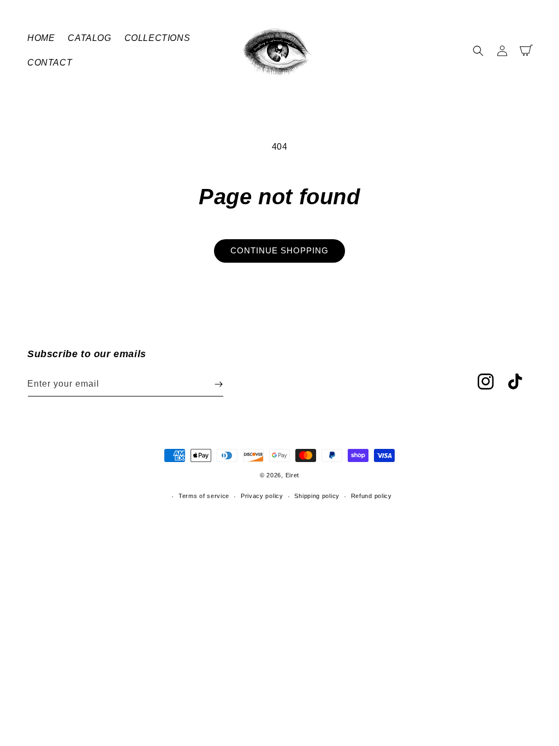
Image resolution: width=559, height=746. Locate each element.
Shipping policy (317, 496)
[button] (478, 51)
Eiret (293, 475)
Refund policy (371, 496)
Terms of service (204, 496)
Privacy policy (262, 496)
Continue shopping (279, 250)
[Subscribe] (218, 384)
